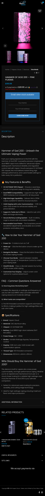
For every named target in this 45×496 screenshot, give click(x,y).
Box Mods (34, 70)
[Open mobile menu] (2, 3)
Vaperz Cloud (17, 70)
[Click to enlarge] (5, 46)
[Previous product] (34, 73)
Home (7, 70)
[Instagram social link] (41, 492)
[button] (22, 87)
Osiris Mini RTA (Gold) (30, 440)
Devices (26, 70)
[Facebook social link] (39, 492)
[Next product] (39, 73)
